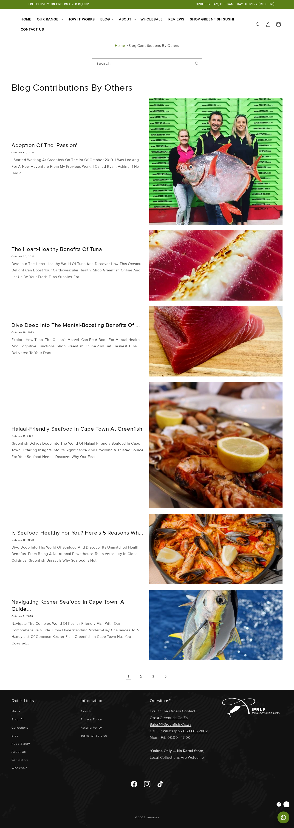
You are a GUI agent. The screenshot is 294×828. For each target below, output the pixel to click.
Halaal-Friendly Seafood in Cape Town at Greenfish (76, 429)
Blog (105, 19)
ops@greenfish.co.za (169, 718)
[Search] (197, 64)
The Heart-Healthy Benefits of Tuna (56, 249)
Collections (20, 728)
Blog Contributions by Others (153, 45)
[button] (49, 19)
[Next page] (166, 677)
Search (86, 711)
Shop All (17, 719)
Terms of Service (94, 736)
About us (18, 752)
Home (120, 45)
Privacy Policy (91, 719)
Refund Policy (91, 728)
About (125, 19)
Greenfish (153, 817)
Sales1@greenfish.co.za (170, 724)
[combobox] (147, 64)
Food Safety (20, 744)
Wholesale (19, 768)
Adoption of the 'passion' (44, 145)
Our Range (48, 19)
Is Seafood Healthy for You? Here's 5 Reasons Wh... (77, 533)
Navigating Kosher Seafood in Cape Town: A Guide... (67, 605)
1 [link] (128, 676)
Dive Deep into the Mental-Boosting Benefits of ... (75, 325)
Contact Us (19, 760)
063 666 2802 (195, 731)
